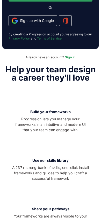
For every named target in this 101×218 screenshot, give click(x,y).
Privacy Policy (19, 38)
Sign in (70, 57)
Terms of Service (49, 38)
